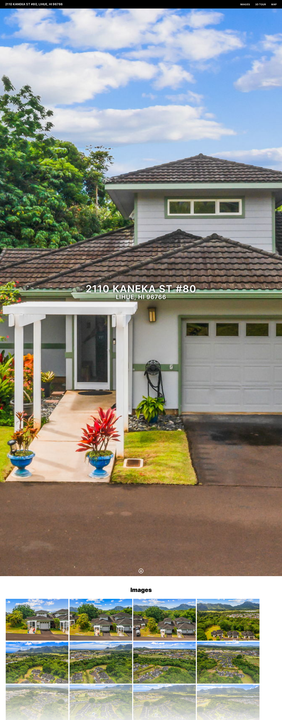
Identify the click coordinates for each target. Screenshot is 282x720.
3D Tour (260, 4)
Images (245, 4)
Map (274, 4)
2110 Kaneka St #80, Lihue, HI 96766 (34, 4)
